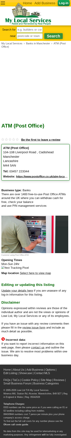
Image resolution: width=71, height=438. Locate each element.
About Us (18, 369)
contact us (37, 347)
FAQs (6, 380)
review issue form (33, 327)
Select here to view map (35, 273)
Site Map (46, 380)
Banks (27, 190)
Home (27, 3)
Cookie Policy (30, 380)
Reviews (59, 380)
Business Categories (46, 383)
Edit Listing (10, 373)
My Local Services (39, 390)
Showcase (25, 373)
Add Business (44, 3)
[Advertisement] (35, 85)
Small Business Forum (17, 383)
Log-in (63, 3)
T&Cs (15, 380)
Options (50, 369)
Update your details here (17, 290)
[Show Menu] (3, 3)
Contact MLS (42, 373)
